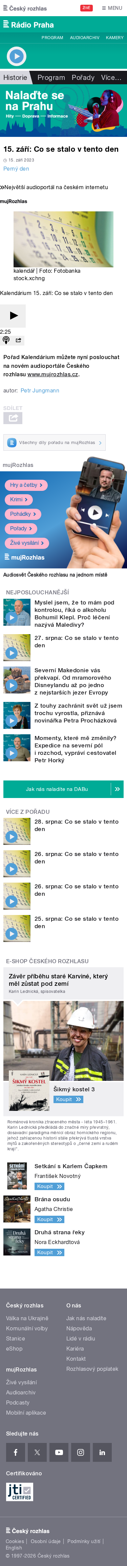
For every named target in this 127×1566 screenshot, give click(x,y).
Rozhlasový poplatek (92, 1369)
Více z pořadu (28, 812)
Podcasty (18, 1402)
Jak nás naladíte (86, 1318)
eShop (14, 1349)
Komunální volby (27, 1328)
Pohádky (20, 514)
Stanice (15, 1338)
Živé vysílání (24, 543)
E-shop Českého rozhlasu (47, 961)
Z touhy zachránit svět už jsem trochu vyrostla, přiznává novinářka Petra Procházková (78, 713)
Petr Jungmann (40, 390)
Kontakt (76, 1359)
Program (52, 37)
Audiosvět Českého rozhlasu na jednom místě (55, 575)
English (14, 1547)
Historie (15, 77)
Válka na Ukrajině (27, 1318)
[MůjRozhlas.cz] (13, 202)
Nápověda (79, 1328)
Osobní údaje (46, 1541)
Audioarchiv (84, 37)
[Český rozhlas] (25, 8)
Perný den (16, 169)
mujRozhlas (18, 465)
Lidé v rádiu (81, 1338)
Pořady (83, 77)
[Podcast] (6, 341)
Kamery (115, 37)
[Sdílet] (18, 341)
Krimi (16, 499)
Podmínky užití (84, 1541)
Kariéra (75, 1349)
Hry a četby (23, 485)
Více (111, 77)
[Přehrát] (13, 316)
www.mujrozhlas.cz (52, 374)
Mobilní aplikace (26, 1413)
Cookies (15, 1541)
